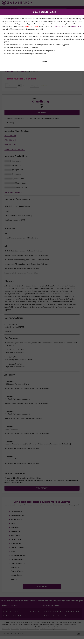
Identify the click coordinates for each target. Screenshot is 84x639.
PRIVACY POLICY (61, 26)
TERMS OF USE (76, 26)
